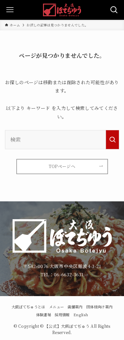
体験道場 (43, 314)
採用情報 (62, 314)
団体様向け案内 (99, 306)
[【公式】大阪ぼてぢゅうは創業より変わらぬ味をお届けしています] (62, 10)
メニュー (56, 306)
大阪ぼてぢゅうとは (28, 306)
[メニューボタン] (10, 10)
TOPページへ (62, 166)
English (80, 314)
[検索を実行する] (112, 139)
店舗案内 (74, 306)
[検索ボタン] (114, 10)
